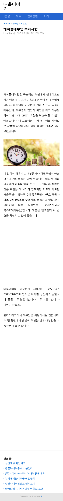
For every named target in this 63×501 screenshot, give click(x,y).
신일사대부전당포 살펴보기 (20, 483)
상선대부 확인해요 (15, 463)
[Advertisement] (31, 62)
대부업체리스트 (19, 23)
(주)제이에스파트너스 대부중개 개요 (25, 473)
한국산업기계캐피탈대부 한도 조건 (24, 488)
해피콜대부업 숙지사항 (21, 29)
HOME (7, 23)
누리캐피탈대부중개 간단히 (20, 478)
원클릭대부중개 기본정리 (19, 468)
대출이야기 (12, 6)
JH (42, 496)
